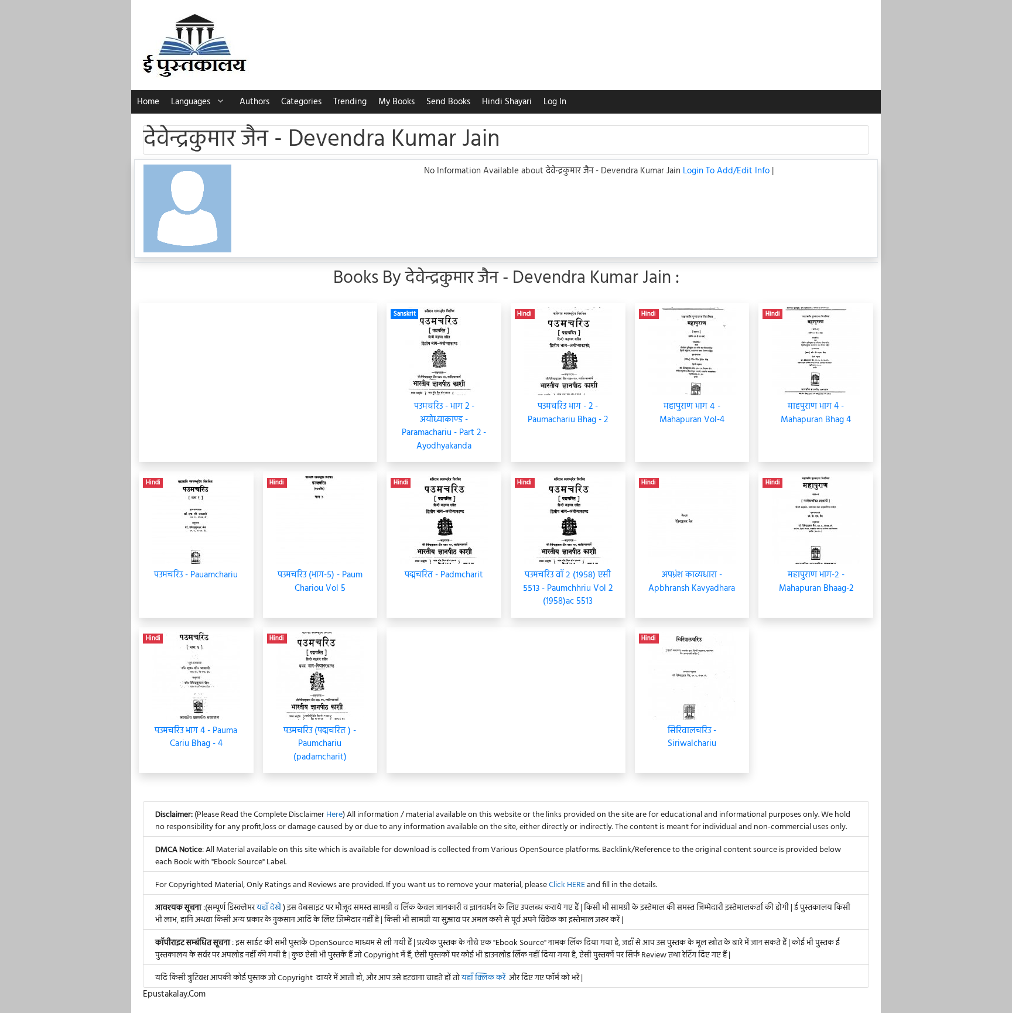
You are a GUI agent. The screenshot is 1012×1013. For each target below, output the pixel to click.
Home (148, 102)
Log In (554, 102)
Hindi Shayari (507, 102)
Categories (301, 102)
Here (334, 815)
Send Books (448, 102)
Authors (254, 102)
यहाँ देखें (270, 908)
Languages (190, 102)
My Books (396, 102)
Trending (350, 102)
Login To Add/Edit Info (727, 171)
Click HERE (567, 885)
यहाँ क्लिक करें (483, 978)
